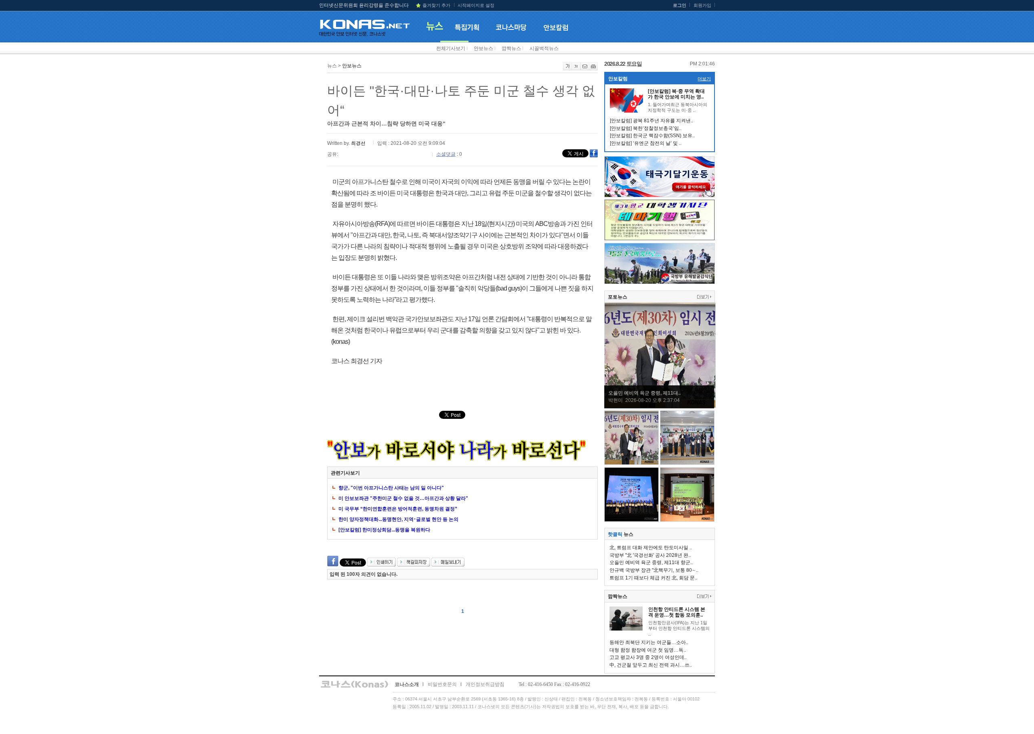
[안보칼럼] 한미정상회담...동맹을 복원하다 (384, 530)
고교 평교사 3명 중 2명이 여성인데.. (648, 657)
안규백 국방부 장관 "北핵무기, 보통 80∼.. (653, 570)
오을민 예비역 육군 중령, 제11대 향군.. (651, 562)
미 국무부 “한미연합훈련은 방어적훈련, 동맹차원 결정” (397, 509)
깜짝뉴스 (511, 48)
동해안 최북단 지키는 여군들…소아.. (648, 642)
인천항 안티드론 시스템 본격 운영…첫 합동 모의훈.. (676, 612)
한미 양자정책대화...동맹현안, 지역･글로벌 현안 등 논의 (398, 519)
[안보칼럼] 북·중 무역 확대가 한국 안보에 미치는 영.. (676, 94)
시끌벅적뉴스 (544, 48)
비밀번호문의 (442, 684)
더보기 (704, 78)
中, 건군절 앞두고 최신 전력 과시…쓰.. (650, 665)
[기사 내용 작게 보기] (576, 68)
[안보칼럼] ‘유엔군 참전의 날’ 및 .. (645, 143)
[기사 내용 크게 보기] (567, 68)
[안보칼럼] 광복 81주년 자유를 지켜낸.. (651, 120)
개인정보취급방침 (485, 684)
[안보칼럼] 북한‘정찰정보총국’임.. (645, 128)
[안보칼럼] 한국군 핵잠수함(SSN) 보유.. (652, 135)
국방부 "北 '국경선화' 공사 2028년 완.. (650, 555)
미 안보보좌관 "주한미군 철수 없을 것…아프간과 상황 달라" (403, 498)
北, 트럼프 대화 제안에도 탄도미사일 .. (650, 547)
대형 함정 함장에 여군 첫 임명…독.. (647, 650)
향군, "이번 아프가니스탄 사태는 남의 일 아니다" (391, 488)
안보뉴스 (483, 48)
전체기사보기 (450, 48)
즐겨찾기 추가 (436, 5)
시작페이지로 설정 (476, 5)
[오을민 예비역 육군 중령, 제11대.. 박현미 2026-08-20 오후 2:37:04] (660, 406)
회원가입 (702, 5)
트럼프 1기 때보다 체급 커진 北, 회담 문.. (653, 578)
